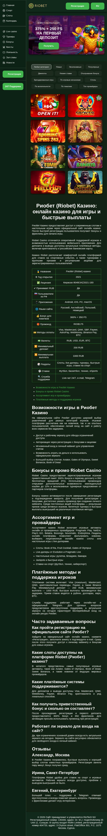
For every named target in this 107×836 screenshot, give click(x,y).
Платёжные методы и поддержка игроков (58, 399)
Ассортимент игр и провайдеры (53, 395)
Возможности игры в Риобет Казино (55, 387)
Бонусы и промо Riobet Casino (52, 391)
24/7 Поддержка (13, 86)
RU (97, 6)
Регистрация (77, 6)
